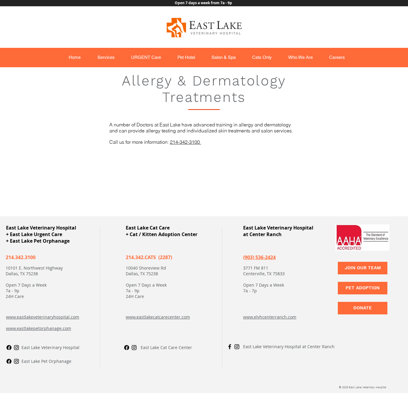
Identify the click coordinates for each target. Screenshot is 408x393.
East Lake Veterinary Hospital (50, 347)
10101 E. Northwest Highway (34, 268)
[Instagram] (16, 347)
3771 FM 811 (255, 268)
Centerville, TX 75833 (264, 273)
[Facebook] (9, 361)
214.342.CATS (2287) (149, 257)
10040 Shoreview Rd (146, 268)
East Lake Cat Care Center (166, 347)
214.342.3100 (21, 257)
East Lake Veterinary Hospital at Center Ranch (289, 346)
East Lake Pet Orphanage (46, 361)
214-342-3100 (185, 142)
